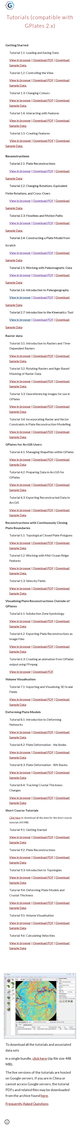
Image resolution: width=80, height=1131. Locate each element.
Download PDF (43, 60)
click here (39, 1058)
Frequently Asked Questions (27, 1104)
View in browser (20, 60)
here (44, 1095)
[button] (7, 1123)
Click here (14, 817)
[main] (40, 20)
